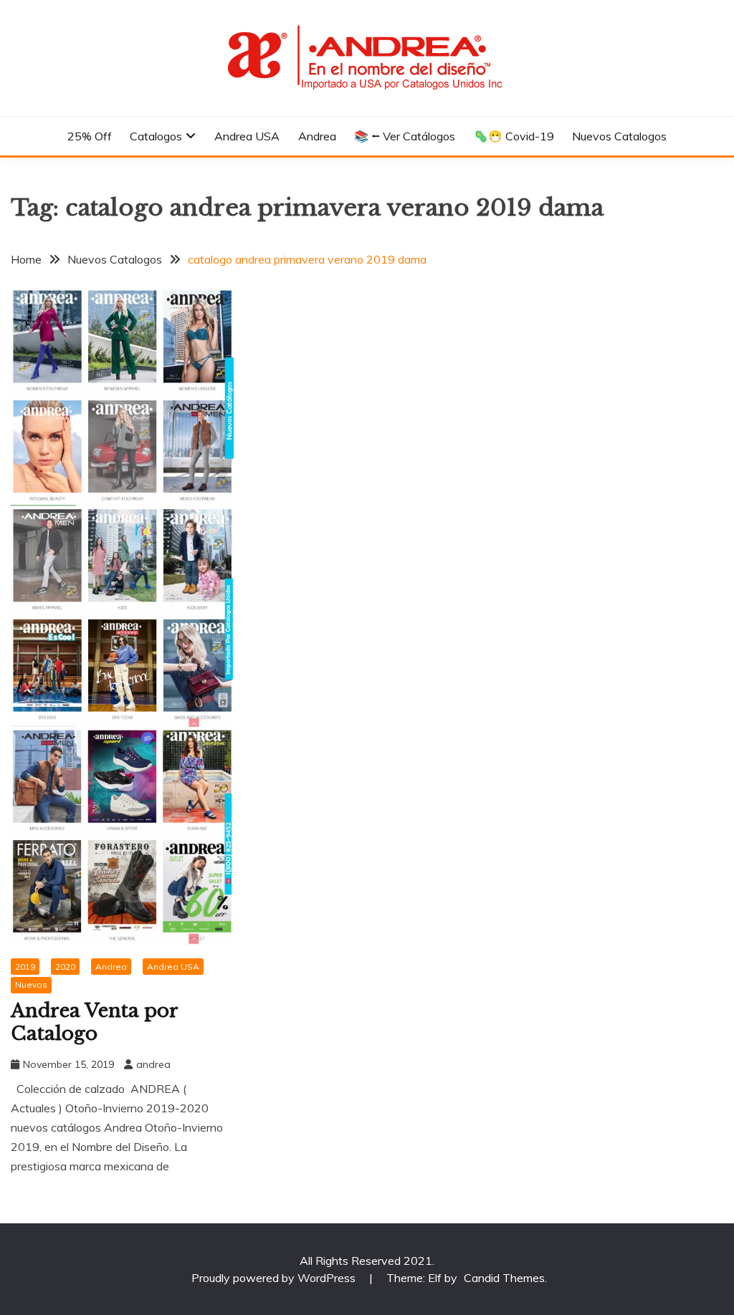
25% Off (89, 136)
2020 (65, 966)
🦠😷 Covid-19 (514, 136)
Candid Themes (504, 1278)
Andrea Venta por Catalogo (94, 1022)
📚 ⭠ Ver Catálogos (404, 136)
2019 (25, 966)
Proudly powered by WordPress (274, 1278)
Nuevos (31, 984)
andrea (153, 1064)
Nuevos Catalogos (619, 136)
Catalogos (156, 136)
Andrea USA (247, 136)
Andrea (317, 136)
